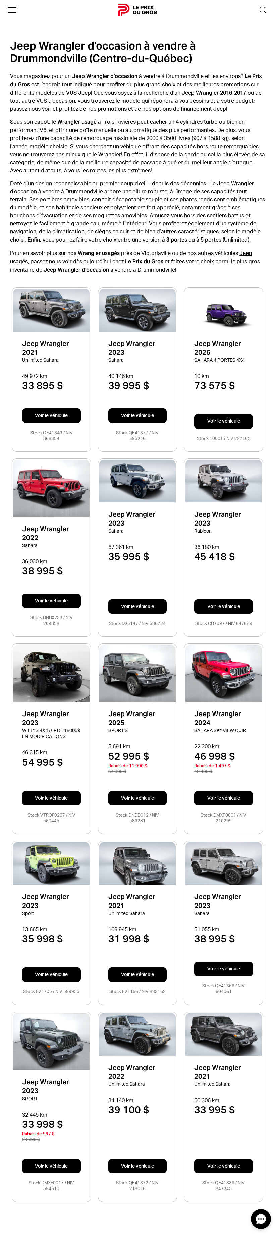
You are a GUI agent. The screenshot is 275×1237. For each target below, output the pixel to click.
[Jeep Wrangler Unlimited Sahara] (51, 310)
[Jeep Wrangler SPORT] (51, 1041)
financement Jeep (203, 109)
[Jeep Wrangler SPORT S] (137, 673)
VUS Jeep (78, 93)
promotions (235, 84)
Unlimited (236, 239)
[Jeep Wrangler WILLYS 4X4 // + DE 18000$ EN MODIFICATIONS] (51, 673)
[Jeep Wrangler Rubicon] (223, 481)
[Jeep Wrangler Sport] (51, 863)
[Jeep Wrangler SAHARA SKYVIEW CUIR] (223, 673)
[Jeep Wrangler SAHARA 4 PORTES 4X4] (223, 315)
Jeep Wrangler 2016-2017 (214, 93)
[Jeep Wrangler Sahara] (137, 310)
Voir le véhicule (51, 415)
